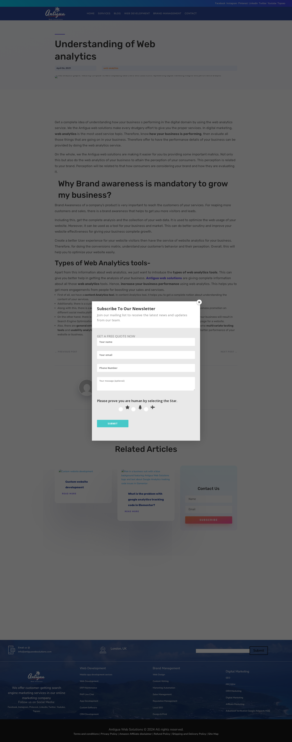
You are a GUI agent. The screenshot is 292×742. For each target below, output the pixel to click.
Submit (113, 423)
